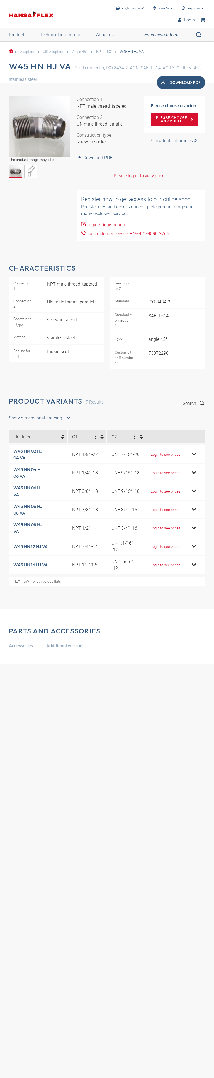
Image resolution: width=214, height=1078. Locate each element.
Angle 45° (79, 51)
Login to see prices (166, 454)
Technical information (61, 35)
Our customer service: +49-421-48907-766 (127, 233)
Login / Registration (105, 224)
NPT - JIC (103, 51)
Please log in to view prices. (141, 176)
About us (105, 35)
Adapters (27, 51)
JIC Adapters (53, 51)
